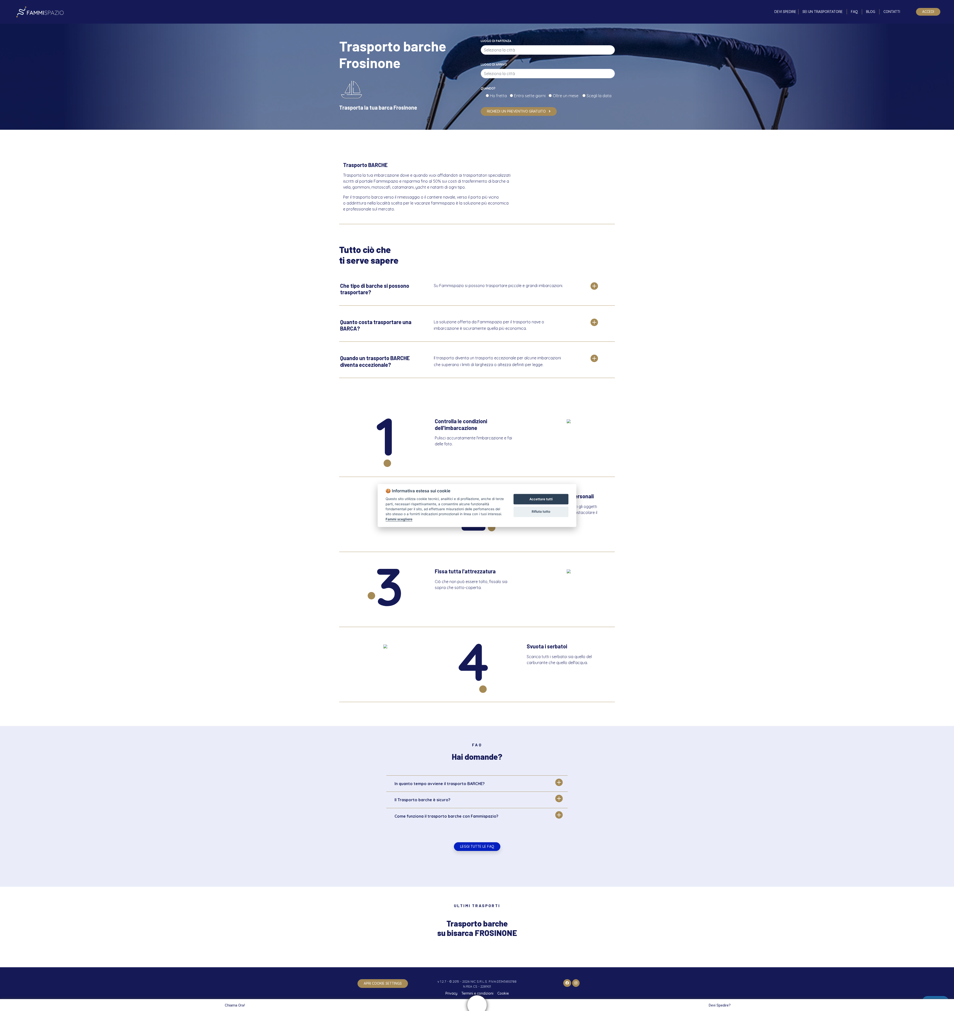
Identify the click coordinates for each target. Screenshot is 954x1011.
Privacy (451, 993)
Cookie (503, 993)
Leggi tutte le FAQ (477, 846)
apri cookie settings (383, 983)
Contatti (891, 11)
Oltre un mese (567, 95)
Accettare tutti (541, 499)
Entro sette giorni (531, 95)
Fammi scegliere (399, 519)
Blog (870, 11)
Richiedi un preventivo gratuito (517, 111)
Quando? (488, 88)
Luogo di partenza (496, 41)
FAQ (854, 11)
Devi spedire (785, 11)
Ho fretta (499, 95)
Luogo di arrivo (494, 64)
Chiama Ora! (235, 1005)
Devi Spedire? (720, 1005)
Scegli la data (598, 95)
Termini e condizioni (477, 993)
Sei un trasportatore (822, 11)
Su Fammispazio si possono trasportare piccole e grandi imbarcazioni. (498, 285)
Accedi (928, 11)
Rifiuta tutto (541, 511)
